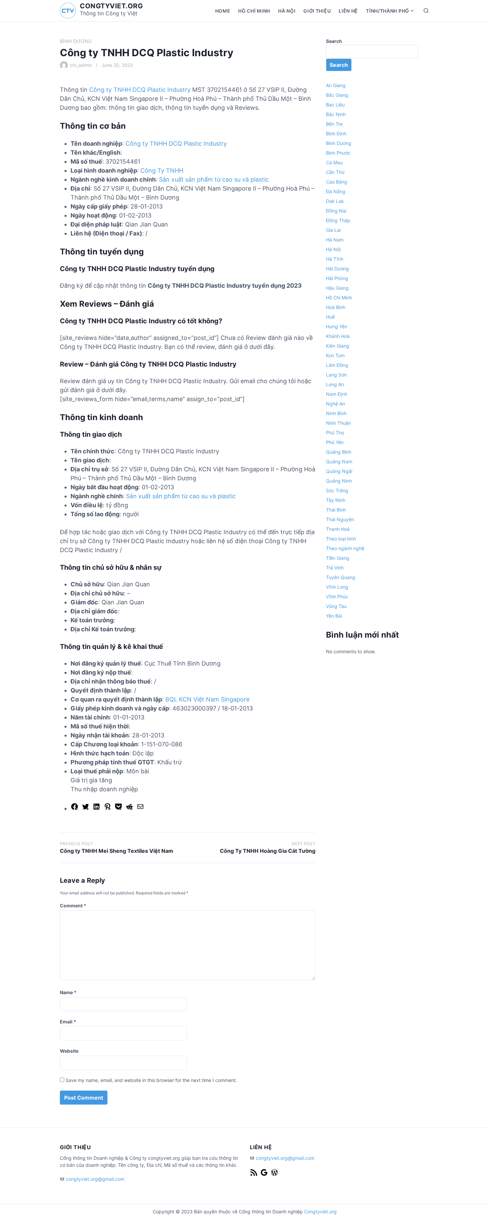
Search (334, 41)
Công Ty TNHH (161, 170)
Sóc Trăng (337, 490)
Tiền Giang (337, 558)
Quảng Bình (338, 452)
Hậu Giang (337, 288)
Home (223, 11)
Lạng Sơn (336, 375)
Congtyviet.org (320, 1211)
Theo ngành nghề (345, 548)
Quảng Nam (339, 461)
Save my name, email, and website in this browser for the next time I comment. (151, 1080)
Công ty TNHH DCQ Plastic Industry (140, 89)
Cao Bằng (336, 182)
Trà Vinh (335, 567)
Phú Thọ (335, 432)
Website (69, 1051)
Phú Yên (335, 442)
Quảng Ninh (339, 481)
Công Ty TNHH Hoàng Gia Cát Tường (267, 850)
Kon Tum (335, 355)
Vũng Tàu (336, 606)
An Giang (336, 85)
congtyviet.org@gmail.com (95, 1179)
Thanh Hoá (338, 529)
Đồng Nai (336, 211)
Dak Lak (335, 201)
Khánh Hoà (338, 336)
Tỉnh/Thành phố (387, 11)
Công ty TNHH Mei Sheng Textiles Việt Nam (116, 850)
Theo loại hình (341, 538)
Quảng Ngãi (339, 471)
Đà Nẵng (335, 191)
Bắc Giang (337, 95)
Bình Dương (76, 41)
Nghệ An (335, 403)
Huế (330, 317)
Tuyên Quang (340, 577)
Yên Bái (334, 616)
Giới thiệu (317, 11)
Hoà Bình (335, 307)
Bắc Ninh (336, 114)
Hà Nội (286, 11)
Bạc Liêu (335, 104)
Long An (335, 384)
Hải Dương (337, 268)
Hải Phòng (337, 278)
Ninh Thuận (338, 423)
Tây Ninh (335, 500)
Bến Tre (334, 124)
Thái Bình (336, 510)
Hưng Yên (336, 326)
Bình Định (336, 133)
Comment (73, 905)
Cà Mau (334, 162)
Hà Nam (335, 239)
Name (68, 992)
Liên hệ (348, 11)
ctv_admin (81, 65)
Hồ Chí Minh (254, 11)
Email (68, 1021)
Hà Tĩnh (334, 259)
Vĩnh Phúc (337, 596)
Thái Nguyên (340, 519)
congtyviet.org (111, 6)
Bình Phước (338, 153)
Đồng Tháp (338, 220)
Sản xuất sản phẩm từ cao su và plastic (214, 179)
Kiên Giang (337, 346)
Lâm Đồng (337, 365)
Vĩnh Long (337, 587)
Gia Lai (333, 230)
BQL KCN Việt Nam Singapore (207, 699)
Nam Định (336, 394)
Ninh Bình (336, 413)
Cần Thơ (335, 172)
